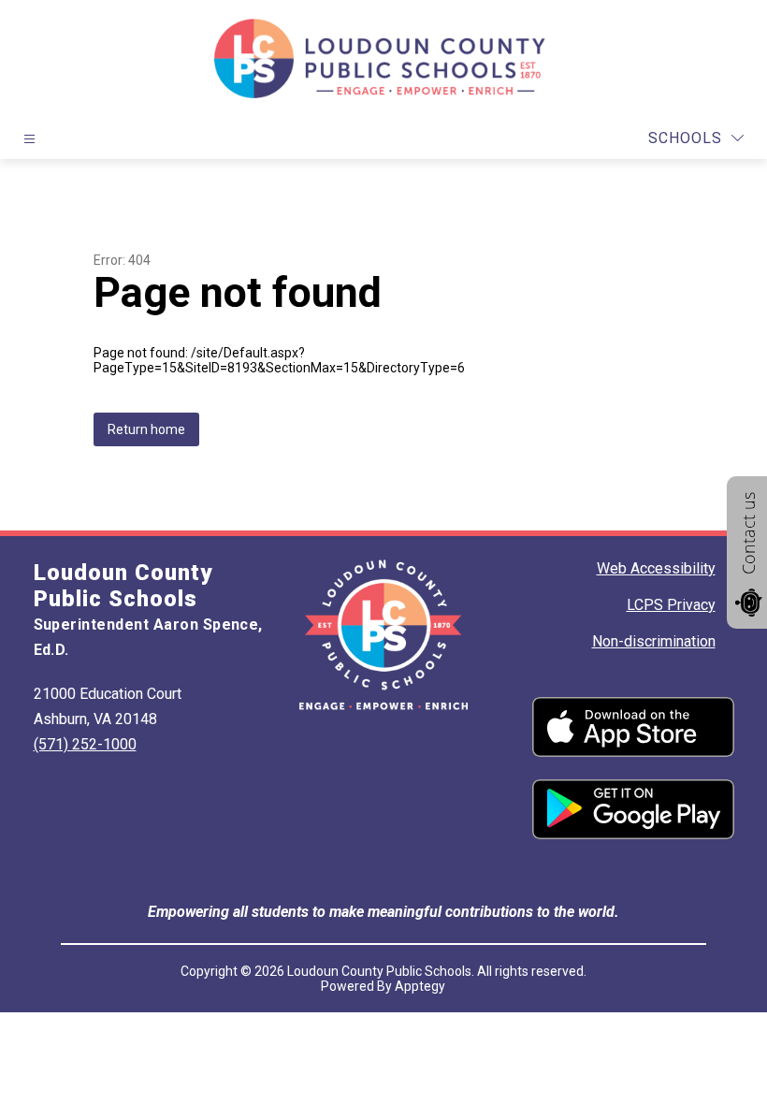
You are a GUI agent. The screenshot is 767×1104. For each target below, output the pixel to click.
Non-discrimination (654, 641)
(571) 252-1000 (85, 744)
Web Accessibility (656, 568)
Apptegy (420, 986)
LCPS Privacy (671, 605)
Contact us (748, 533)
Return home (146, 429)
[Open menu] (29, 139)
